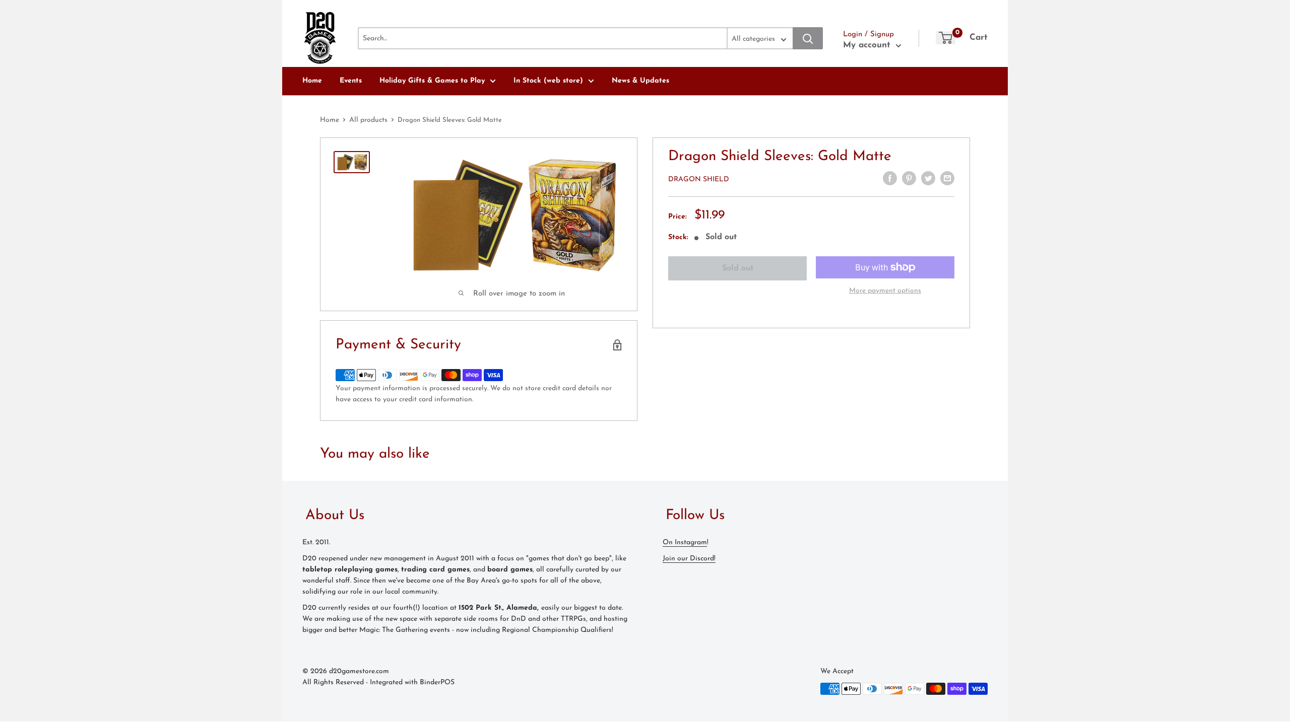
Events (351, 81)
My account (868, 45)
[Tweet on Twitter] (928, 178)
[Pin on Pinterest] (909, 178)
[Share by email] (947, 178)
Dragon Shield (698, 179)
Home (312, 81)
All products (368, 120)
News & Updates (640, 81)
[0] (945, 37)
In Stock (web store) (548, 81)
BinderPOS (437, 682)
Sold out (737, 268)
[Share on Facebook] (890, 178)
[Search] (808, 38)
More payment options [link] (885, 291)
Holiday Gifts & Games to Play (432, 81)
